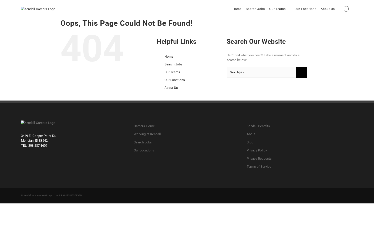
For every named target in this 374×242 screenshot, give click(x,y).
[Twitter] (31, 162)
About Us (171, 88)
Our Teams (172, 72)
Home (168, 56)
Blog (250, 142)
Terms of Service (259, 167)
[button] (346, 9)
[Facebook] (23, 162)
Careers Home (144, 126)
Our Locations (174, 80)
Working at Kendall (147, 134)
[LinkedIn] (48, 162)
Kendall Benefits (258, 126)
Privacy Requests (259, 159)
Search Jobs (173, 64)
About (251, 134)
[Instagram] (39, 162)
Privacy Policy (257, 150)
